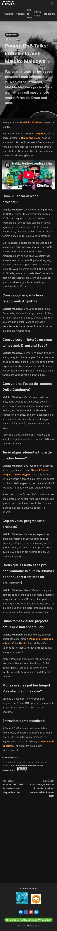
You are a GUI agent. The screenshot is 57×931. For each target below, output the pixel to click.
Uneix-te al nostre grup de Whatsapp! (28, 919)
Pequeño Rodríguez (41, 638)
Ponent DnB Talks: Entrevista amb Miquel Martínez (13, 788)
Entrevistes (12, 34)
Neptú (22, 643)
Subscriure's (11, 757)
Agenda (20, 13)
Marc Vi (9, 643)
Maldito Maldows (32, 122)
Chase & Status (39, 470)
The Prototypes (21, 474)
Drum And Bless (30, 137)
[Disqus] (28, 840)
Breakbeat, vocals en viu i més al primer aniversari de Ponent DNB (42, 790)
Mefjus (6, 474)
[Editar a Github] (48, 62)
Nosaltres (7, 13)
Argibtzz (41, 133)
